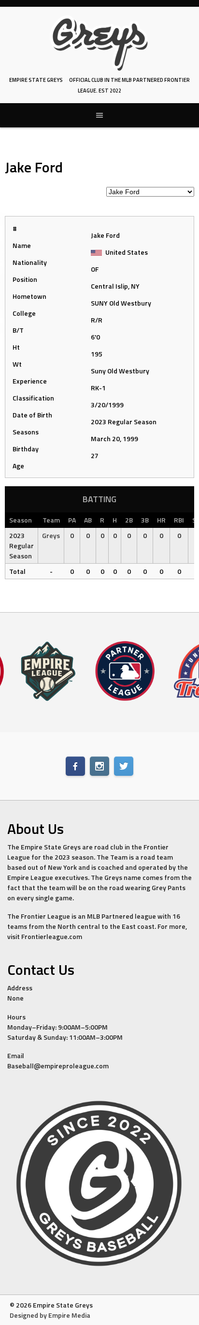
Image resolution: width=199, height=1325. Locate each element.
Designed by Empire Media (50, 1315)
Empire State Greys (36, 80)
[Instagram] (99, 766)
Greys (51, 535)
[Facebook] (75, 766)
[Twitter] (123, 766)
